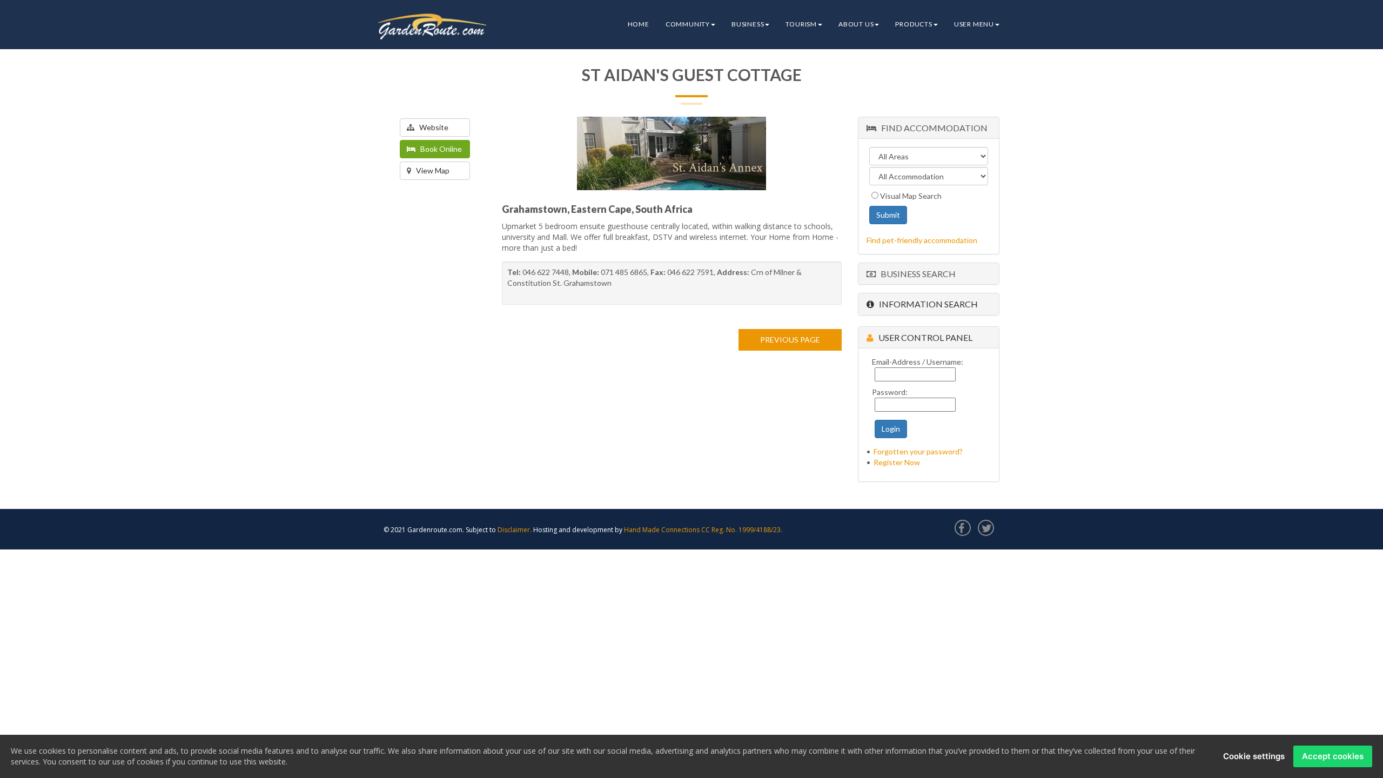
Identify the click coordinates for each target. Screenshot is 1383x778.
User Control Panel (923, 337)
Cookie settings (1254, 756)
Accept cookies (1333, 756)
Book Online (438, 148)
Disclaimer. (515, 529)
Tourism (801, 24)
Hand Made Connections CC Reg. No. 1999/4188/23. (703, 529)
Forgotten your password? (918, 451)
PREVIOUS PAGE (790, 339)
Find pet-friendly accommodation (922, 240)
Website (431, 127)
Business (747, 24)
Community (688, 24)
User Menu (974, 24)
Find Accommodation (932, 128)
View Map (430, 170)
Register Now (897, 462)
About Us (856, 24)
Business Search (916, 274)
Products (913, 24)
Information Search (926, 304)
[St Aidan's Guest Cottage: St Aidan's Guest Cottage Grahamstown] (671, 153)
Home (638, 24)
